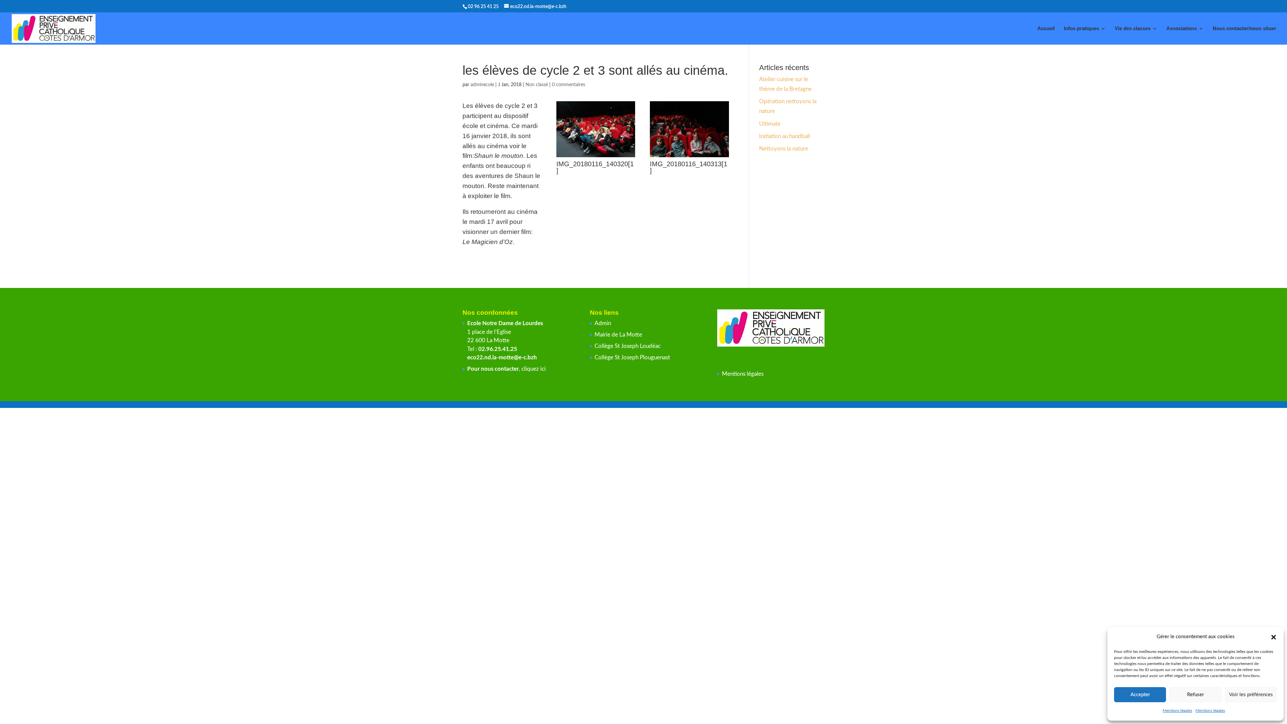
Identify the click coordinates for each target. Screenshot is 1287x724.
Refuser (1195, 694)
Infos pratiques (1081, 28)
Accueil (1046, 28)
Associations (1181, 28)
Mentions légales (1177, 711)
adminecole (482, 84)
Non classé (537, 84)
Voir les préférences (1251, 694)
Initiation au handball (784, 136)
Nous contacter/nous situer (1244, 28)
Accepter (1140, 694)
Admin (603, 323)
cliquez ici (534, 369)
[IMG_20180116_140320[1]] (595, 157)
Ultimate (770, 124)
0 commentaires (568, 84)
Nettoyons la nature (783, 149)
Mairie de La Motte (618, 335)
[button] (1273, 637)
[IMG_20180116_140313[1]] (689, 157)
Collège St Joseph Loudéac (628, 346)
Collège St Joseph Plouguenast (633, 357)
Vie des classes (1133, 28)
